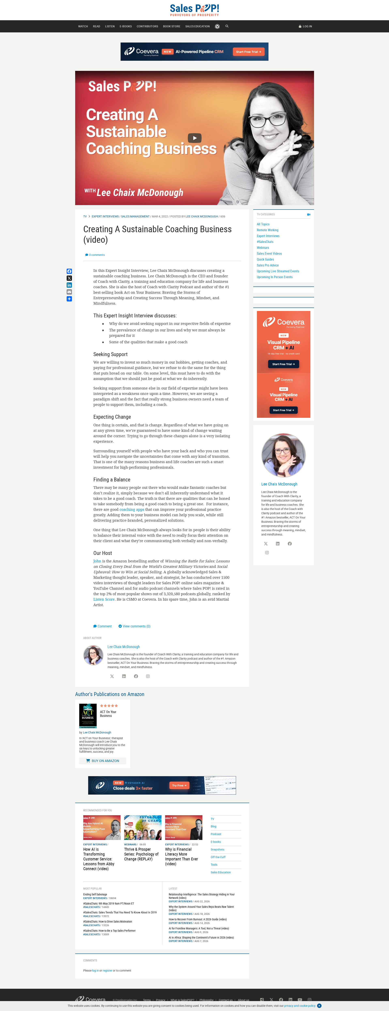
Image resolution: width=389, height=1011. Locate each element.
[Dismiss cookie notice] (319, 1006)
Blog (213, 826)
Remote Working (267, 230)
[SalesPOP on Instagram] (147, 676)
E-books (126, 26)
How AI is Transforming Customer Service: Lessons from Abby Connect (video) (98, 858)
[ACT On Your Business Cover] (88, 716)
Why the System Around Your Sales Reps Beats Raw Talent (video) (201, 908)
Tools (214, 864)
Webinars (130, 844)
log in (95, 970)
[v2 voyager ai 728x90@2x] (162, 785)
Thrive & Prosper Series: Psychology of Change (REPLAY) (141, 854)
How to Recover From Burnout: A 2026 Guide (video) (198, 919)
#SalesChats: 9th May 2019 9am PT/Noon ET (108, 903)
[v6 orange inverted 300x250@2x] (283, 395)
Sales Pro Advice (268, 265)
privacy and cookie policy (299, 1006)
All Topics (263, 224)
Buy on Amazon (105, 760)
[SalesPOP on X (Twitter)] (112, 676)
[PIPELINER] (217, 26)
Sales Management (135, 216)
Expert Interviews (105, 216)
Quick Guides (265, 259)
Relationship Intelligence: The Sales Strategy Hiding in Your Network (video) (202, 896)
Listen (110, 26)
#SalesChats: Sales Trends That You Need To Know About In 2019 (120, 912)
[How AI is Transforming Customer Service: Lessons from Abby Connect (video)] (102, 827)
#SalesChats (91, 907)
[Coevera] (94, 1000)
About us (243, 1000)
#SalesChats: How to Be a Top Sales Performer (109, 930)
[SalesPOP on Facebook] (135, 676)
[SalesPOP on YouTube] (300, 999)
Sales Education (197, 26)
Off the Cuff (218, 857)
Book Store (171, 26)
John (97, 561)
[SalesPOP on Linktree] (262, 999)
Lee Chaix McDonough (202, 216)
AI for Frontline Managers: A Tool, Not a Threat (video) (199, 928)
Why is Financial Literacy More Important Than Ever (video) (181, 856)
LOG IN (307, 26)
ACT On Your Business (108, 714)
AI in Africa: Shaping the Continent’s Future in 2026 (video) (201, 937)
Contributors (147, 26)
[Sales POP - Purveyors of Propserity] (194, 10)
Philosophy (207, 1000)
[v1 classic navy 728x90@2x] (194, 52)
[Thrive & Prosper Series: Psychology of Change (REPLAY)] (142, 827)
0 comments (97, 255)
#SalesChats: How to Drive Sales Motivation (107, 921)
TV (85, 216)
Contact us (226, 1000)
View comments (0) (137, 626)
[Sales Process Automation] (283, 342)
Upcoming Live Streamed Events (278, 271)
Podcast (216, 834)
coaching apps (132, 509)
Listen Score (104, 599)
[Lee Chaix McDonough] (93, 655)
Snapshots (217, 849)
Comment (105, 626)
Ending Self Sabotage (95, 894)
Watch (83, 26)
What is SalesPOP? (182, 1000)
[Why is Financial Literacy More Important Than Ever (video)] (183, 827)
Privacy (160, 1000)
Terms (147, 1000)
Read (96, 26)
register (107, 970)
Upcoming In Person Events (275, 277)
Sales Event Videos (269, 253)
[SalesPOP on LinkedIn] (124, 676)
